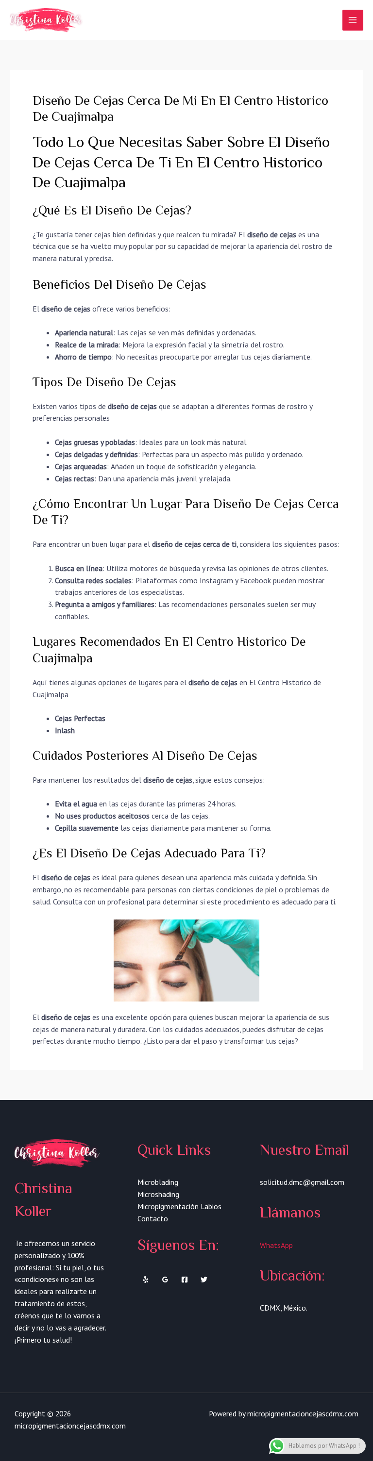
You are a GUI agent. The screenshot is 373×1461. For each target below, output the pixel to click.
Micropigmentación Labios (179, 1206)
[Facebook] (184, 1279)
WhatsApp (276, 1245)
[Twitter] (204, 1279)
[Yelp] (145, 1279)
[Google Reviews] (165, 1279)
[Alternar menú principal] (352, 20)
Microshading (158, 1194)
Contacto (152, 1218)
